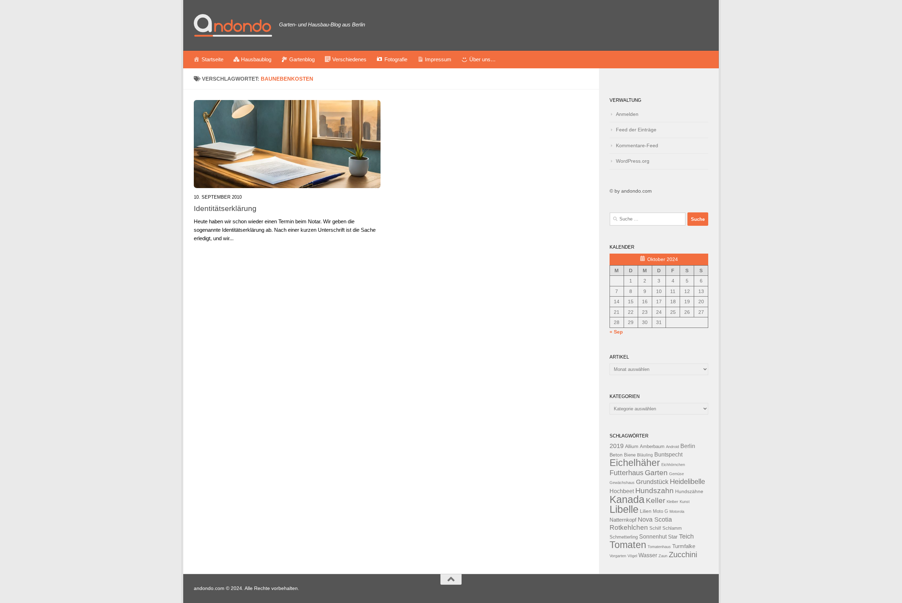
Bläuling (645, 455)
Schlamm (672, 528)
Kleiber (672, 501)
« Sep (616, 332)
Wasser (647, 555)
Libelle (624, 509)
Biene (630, 455)
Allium (631, 446)
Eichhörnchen (673, 464)
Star (673, 537)
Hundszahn (654, 490)
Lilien (645, 511)
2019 (617, 445)
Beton (616, 455)
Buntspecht (668, 455)
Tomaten (628, 545)
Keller (655, 500)
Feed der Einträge (636, 129)
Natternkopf (623, 520)
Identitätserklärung (225, 208)
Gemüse (676, 474)
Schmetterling (624, 537)
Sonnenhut (653, 537)
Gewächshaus (622, 482)
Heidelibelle (687, 481)
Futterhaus (626, 473)
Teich (686, 536)
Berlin (687, 446)
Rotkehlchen (629, 527)
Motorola (676, 511)
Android (672, 447)
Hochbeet (622, 491)
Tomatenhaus (659, 547)
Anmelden (627, 114)
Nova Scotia (655, 519)
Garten (656, 472)
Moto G (660, 511)
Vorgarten (618, 556)
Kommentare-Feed (637, 145)
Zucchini (683, 554)
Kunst (685, 501)
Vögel (632, 556)
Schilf (655, 528)
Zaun (663, 556)
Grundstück (652, 481)
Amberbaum (652, 446)
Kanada (627, 499)
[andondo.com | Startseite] (233, 25)
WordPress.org (632, 161)
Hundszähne (689, 491)
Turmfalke (683, 546)
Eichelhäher (635, 463)
